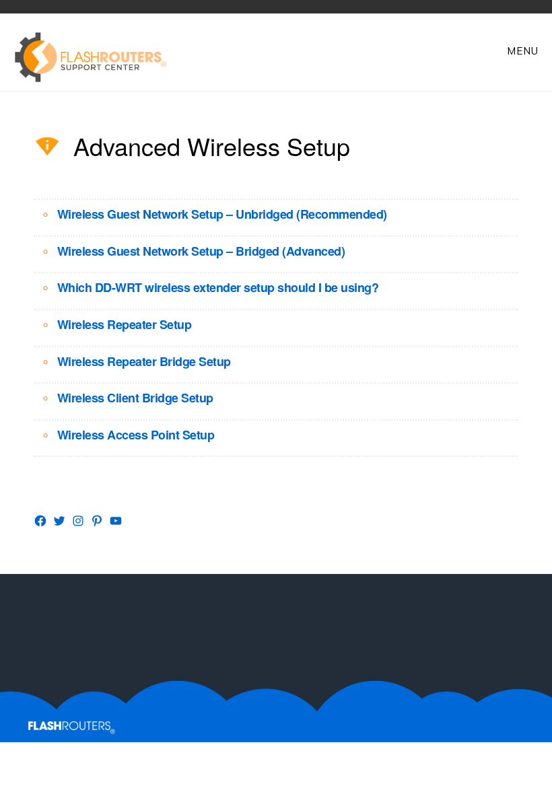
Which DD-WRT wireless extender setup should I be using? (218, 287)
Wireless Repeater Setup (124, 324)
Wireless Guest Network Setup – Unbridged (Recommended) (222, 214)
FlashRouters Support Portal (97, 57)
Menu (523, 50)
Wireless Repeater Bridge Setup (144, 361)
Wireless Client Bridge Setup (135, 397)
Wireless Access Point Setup (136, 434)
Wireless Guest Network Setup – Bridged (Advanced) (201, 251)
